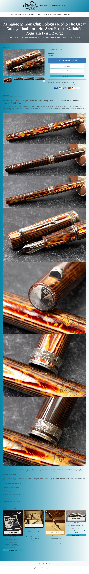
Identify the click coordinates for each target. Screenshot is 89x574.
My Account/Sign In (23, 14)
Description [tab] (6, 96)
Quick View (13, 536)
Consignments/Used (55, 14)
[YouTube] (49, 563)
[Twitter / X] (46, 563)
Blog (16, 14)
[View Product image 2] (18, 78)
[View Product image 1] (7, 80)
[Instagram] (39, 563)
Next (44, 81)
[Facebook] (43, 563)
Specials (64, 14)
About (69, 14)
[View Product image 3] (29, 78)
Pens (32, 14)
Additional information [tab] (16, 96)
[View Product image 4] (39, 78)
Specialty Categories (42, 14)
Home (11, 14)
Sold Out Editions (70, 82)
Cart (75, 14)
